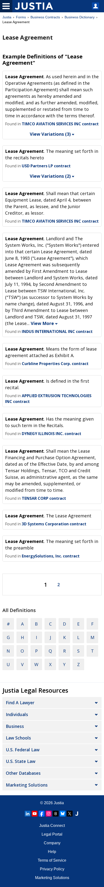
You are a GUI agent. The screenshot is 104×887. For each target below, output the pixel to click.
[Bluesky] (63, 814)
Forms (21, 17)
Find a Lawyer (20, 702)
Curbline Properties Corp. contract (55, 363)
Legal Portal (52, 834)
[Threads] (56, 814)
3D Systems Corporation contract (54, 524)
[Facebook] (42, 814)
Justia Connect (52, 826)
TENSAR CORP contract (44, 498)
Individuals (17, 714)
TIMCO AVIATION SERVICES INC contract (60, 124)
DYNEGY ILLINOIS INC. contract (51, 433)
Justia (6, 17)
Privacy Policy (52, 869)
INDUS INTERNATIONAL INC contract (57, 331)
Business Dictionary (80, 17)
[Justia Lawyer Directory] (77, 814)
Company (52, 843)
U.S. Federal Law (22, 750)
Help (52, 852)
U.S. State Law (20, 761)
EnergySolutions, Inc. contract (51, 556)
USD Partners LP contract (46, 166)
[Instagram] (49, 814)
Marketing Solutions (27, 785)
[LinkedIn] (27, 814)
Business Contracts (45, 17)
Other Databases (23, 773)
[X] (70, 814)
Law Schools (18, 738)
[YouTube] (34, 814)
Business (15, 726)
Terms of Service (52, 860)
